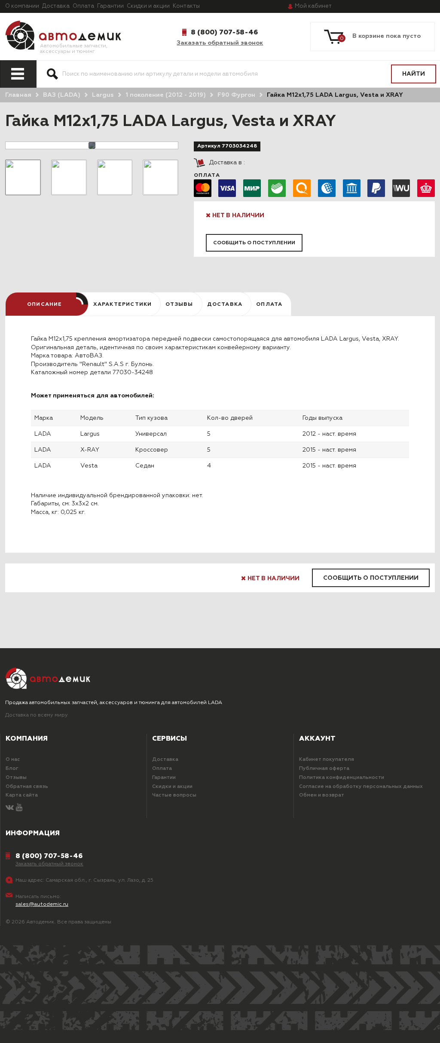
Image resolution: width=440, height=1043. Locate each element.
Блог (12, 768)
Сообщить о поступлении (254, 243)
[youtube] (19, 808)
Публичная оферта (324, 768)
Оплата (83, 6)
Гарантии (110, 6)
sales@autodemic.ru (41, 904)
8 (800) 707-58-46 (224, 32)
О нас (13, 759)
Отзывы (16, 777)
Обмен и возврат (321, 795)
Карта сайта (22, 795)
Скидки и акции (148, 6)
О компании (22, 6)
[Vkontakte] (10, 808)
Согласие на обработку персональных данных (361, 786)
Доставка (56, 6)
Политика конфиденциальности (341, 777)
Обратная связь (27, 786)
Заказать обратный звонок (220, 43)
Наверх (41, 1029)
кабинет (313, 6)
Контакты (186, 6)
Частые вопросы (174, 795)
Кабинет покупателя (326, 759)
